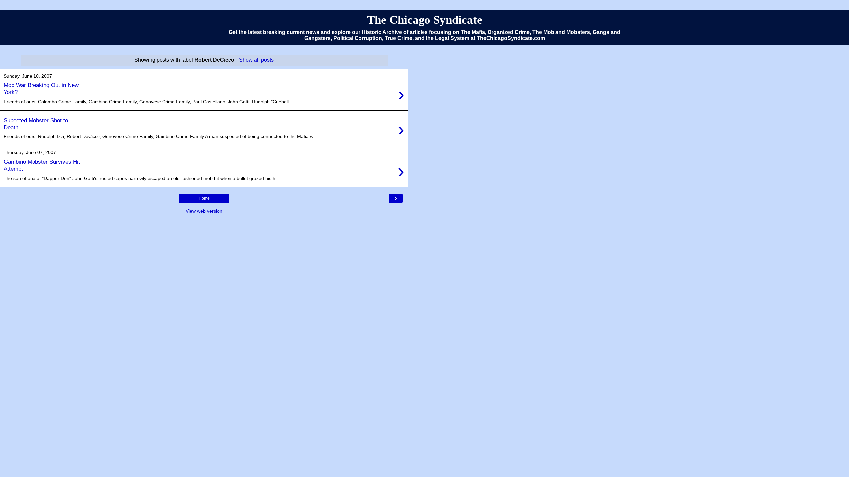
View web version (204, 211)
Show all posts (256, 60)
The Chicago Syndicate (424, 19)
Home (204, 198)
